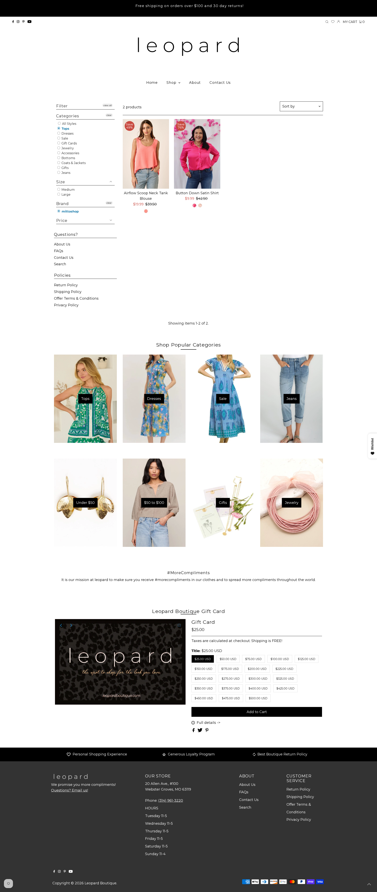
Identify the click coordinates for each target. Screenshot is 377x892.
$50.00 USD (228, 659)
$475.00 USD (231, 698)
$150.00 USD (203, 669)
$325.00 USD (285, 678)
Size (60, 182)
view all (107, 105)
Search (60, 264)
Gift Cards (69, 143)
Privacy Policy (66, 305)
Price (61, 220)
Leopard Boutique (100, 883)
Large (65, 194)
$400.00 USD (258, 688)
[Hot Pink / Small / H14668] (194, 205)
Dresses (67, 133)
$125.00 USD (306, 659)
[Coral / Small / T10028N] (146, 211)
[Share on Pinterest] (207, 731)
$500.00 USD (258, 698)
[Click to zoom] (179, 625)
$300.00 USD (258, 678)
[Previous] (61, 625)
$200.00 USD (257, 669)
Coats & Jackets (73, 163)
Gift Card (203, 622)
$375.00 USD (231, 688)
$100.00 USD (280, 659)
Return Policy (66, 285)
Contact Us (63, 257)
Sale (64, 138)
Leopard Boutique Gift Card (188, 611)
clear (109, 115)
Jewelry (67, 148)
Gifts (65, 168)
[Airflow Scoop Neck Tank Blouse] (146, 154)
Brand (62, 203)
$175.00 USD (230, 669)
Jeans (65, 173)
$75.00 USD (253, 659)
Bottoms (68, 158)
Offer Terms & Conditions (76, 298)
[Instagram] (18, 21)
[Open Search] (326, 22)
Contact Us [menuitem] (220, 82)
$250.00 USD (204, 678)
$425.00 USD (285, 688)
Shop (172, 82)
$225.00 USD (284, 669)
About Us (62, 244)
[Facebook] (13, 21)
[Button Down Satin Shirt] (197, 154)
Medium (68, 190)
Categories (67, 116)
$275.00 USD (231, 678)
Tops (65, 128)
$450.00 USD (204, 698)
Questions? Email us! (69, 790)
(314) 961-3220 (170, 800)
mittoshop (70, 211)
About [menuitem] (195, 82)
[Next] (71, 625)
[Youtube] (29, 21)
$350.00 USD (204, 688)
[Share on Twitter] (200, 731)
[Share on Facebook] (194, 731)
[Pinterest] (23, 21)
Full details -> (208, 723)
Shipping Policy (67, 292)
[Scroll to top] (369, 884)
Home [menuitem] (152, 82)
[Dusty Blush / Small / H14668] (200, 205)
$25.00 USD (203, 659)
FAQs (58, 251)
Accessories (70, 153)
